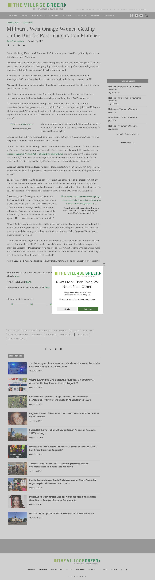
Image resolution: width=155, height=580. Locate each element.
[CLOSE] (104, 264)
